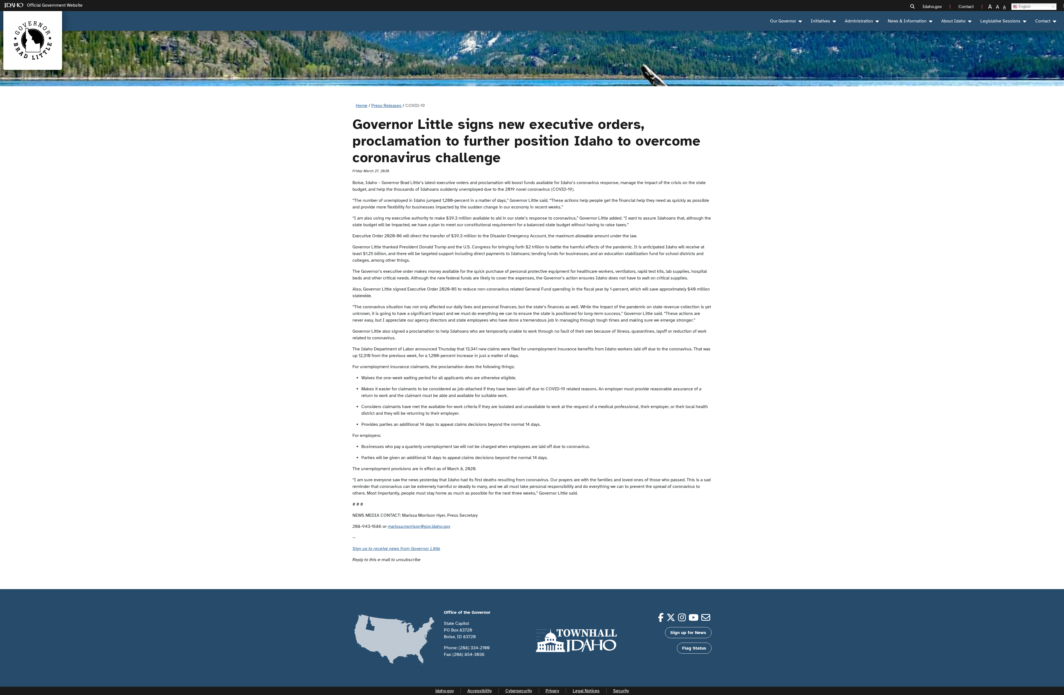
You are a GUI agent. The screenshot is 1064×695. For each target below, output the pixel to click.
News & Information (907, 21)
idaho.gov (444, 691)
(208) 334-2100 (474, 648)
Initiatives (820, 21)
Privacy (552, 691)
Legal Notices (586, 691)
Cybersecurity (518, 691)
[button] (912, 6)
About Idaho (953, 21)
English (1023, 6)
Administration (859, 21)
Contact (1042, 21)
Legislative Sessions (1000, 21)
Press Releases (386, 105)
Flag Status (694, 648)
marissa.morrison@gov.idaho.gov (419, 526)
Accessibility (479, 691)
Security (621, 691)
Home (361, 105)
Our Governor (783, 21)
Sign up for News (688, 632)
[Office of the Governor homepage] (32, 40)
